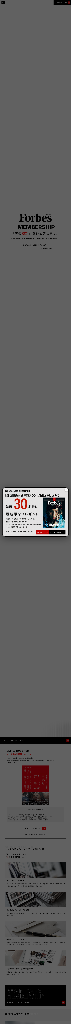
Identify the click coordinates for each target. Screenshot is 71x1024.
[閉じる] (66, 489)
